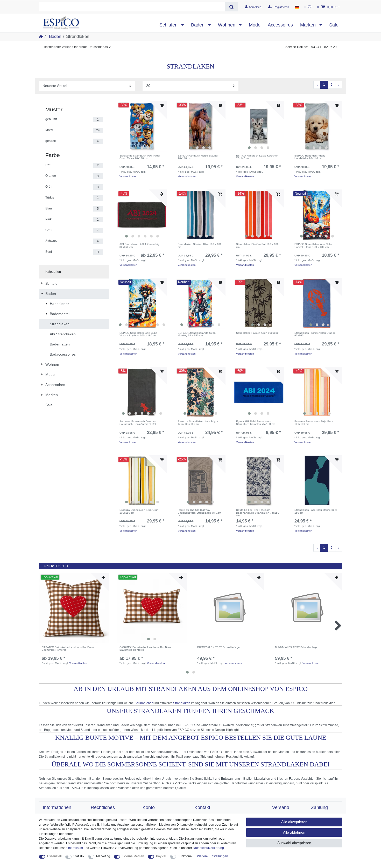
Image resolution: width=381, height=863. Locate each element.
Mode (254, 25)
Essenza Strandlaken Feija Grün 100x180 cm (138, 511)
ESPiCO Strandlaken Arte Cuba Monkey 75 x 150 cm (197, 334)
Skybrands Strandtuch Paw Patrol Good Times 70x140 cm (139, 157)
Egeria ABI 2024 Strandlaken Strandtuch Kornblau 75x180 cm (255, 423)
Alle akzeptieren (294, 822)
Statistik (78, 856)
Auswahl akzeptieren (294, 843)
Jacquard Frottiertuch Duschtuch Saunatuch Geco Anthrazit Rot (138, 423)
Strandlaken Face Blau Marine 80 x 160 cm (315, 511)
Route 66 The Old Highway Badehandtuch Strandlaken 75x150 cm (199, 513)
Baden (198, 25)
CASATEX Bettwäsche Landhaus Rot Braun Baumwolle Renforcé (68, 648)
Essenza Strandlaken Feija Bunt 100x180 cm (313, 423)
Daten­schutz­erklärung (208, 848)
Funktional (185, 856)
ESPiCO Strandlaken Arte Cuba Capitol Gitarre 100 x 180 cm (313, 245)
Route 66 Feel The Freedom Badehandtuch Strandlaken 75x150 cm (257, 513)
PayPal (161, 856)
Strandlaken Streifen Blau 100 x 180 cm (200, 245)
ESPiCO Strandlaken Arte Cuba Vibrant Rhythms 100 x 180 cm (138, 334)
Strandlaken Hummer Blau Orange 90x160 (315, 334)
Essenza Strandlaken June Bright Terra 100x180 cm (198, 423)
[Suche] (231, 6)
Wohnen (227, 25)
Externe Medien (133, 856)
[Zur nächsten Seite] (338, 85)
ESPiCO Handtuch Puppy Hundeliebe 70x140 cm (309, 157)
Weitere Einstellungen (212, 856)
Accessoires (280, 25)
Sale (333, 25)
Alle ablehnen (294, 832)
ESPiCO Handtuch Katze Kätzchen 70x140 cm (257, 157)
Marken (308, 25)
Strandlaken (181, 703)
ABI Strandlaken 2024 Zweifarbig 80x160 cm (139, 245)
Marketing (103, 856)
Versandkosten (128, 176)
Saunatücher (144, 703)
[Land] (296, 7)
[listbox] (142, 126)
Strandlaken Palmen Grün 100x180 (257, 333)
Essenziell (54, 856)
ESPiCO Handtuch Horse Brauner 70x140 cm (198, 157)
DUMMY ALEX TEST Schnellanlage (218, 647)
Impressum (75, 848)
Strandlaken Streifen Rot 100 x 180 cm (257, 245)
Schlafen (169, 25)
